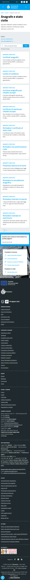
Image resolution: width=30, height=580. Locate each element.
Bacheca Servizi (5, 498)
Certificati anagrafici (11, 57)
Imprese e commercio (6, 355)
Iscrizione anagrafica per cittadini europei (12, 91)
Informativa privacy (6, 503)
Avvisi (2, 384)
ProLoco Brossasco (5, 532)
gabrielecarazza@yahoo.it (10, 471)
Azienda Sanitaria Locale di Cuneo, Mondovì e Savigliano (15, 539)
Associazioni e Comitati (7, 407)
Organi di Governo (5, 309)
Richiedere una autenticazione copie (15, 147)
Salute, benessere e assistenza (9, 360)
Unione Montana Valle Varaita (8, 536)
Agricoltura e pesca (6, 333)
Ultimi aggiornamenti (6, 513)
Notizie (2, 376)
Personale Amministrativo (7, 322)
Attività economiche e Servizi (8, 405)
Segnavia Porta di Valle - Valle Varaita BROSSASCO (14, 534)
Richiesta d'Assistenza (6, 496)
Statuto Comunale (5, 501)
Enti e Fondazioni (5, 319)
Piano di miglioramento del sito (9, 486)
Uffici (2, 314)
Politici (2, 324)
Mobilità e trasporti (6, 358)
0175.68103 (6, 415)
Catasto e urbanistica (6, 345)
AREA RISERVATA (15, 578)
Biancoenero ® (12, 574)
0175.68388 (6, 417)
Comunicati (4, 381)
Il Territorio (3, 397)
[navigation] (3, 7)
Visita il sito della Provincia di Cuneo (10, 529)
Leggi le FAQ (4, 488)
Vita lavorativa (4, 368)
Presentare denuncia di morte (14, 165)
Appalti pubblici (5, 340)
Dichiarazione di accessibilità (8, 483)
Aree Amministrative (6, 312)
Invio (26, 46)
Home (2, 13)
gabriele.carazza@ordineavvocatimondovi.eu (14, 473)
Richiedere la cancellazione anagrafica (13, 181)
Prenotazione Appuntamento (8, 491)
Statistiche (3, 515)
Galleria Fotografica (6, 400)
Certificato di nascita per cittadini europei (12, 110)
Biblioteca (3, 379)
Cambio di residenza (11, 73)
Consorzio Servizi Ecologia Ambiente (10, 541)
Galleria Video (4, 402)
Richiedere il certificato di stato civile (13, 129)
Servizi (6, 13)
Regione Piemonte (5, 2)
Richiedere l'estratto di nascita (15, 199)
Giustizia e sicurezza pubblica (8, 353)
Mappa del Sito (5, 518)
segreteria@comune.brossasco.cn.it (13, 425)
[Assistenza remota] (14, 570)
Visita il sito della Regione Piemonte (10, 527)
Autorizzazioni (4, 343)
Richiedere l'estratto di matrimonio (12, 216)
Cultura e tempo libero (6, 348)
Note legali (3, 506)
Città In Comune (22, 568)
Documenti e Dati (5, 317)
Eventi (2, 392)
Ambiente (3, 335)
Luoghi (2, 395)
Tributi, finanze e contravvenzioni (9, 363)
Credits (2, 511)
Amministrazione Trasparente (8, 481)
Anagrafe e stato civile (9, 54)
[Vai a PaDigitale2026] (10, 301)
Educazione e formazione (7, 350)
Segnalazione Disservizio (7, 493)
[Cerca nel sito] (26, 7)
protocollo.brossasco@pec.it (11, 423)
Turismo (3, 365)
